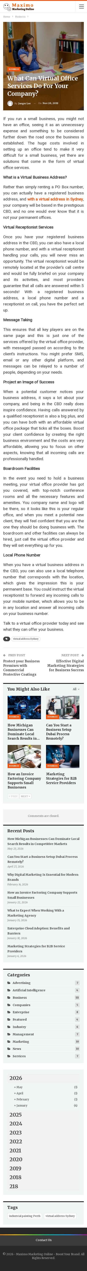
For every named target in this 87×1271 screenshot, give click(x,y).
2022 (16, 1141)
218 (14, 1186)
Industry (19, 1027)
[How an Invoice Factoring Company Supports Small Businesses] (24, 756)
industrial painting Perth (24, 1216)
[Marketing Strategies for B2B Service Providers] (62, 756)
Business (14, 69)
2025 (16, 1114)
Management (23, 1034)
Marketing (21, 1042)
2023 (16, 1132)
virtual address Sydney (25, 639)
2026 (16, 1078)
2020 (16, 1159)
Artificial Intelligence (29, 990)
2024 (16, 1123)
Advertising (22, 983)
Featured (20, 1019)
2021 (15, 1150)
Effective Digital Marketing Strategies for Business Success (65, 665)
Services (19, 1056)
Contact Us (44, 1240)
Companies (21, 1005)
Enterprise (21, 1012)
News (17, 1049)
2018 (16, 1177)
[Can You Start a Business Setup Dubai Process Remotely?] (62, 707)
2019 (15, 1168)
